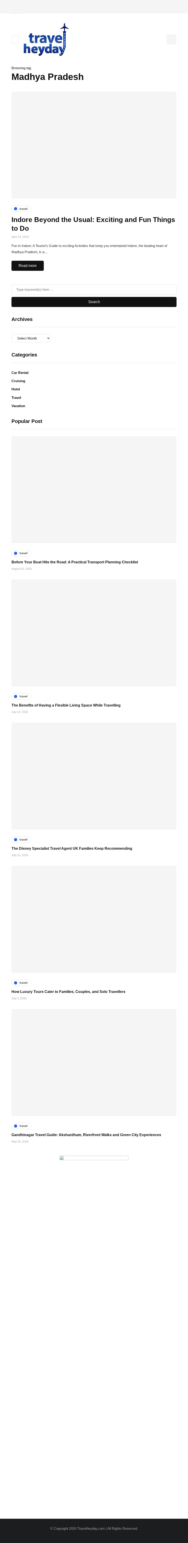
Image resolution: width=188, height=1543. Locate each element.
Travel (16, 398)
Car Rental (19, 373)
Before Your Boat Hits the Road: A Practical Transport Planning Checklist (74, 562)
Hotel (15, 389)
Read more (28, 266)
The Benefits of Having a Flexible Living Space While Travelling (66, 705)
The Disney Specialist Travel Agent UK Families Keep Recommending (71, 848)
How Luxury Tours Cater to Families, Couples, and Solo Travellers (68, 992)
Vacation (18, 406)
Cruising (18, 381)
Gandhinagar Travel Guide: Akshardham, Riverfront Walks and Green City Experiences (86, 1135)
